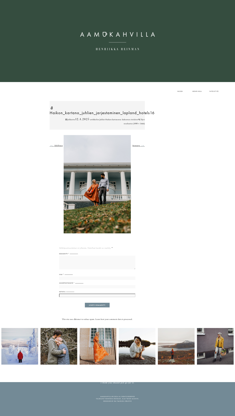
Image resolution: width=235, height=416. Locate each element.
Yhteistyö (214, 91)
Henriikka (197, 91)
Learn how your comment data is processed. (114, 319)
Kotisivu (62, 292)
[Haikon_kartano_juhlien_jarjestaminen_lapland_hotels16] (97, 186)
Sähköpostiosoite (67, 283)
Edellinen (56, 146)
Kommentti (64, 254)
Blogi (180, 91)
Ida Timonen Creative (123, 401)
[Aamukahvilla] (117, 41)
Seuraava (138, 146)
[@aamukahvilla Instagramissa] (117, 346)
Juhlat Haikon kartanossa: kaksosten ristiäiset (119, 120)
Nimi (61, 274)
